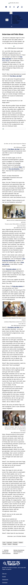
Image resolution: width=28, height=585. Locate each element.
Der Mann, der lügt (15, 76)
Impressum (4, 582)
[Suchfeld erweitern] (12, 26)
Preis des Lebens (11, 269)
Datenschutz (5, 579)
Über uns (4, 573)
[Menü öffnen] (7, 20)
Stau (20, 167)
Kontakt (4, 576)
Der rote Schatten (14, 169)
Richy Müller (5, 60)
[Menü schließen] (11, 13)
